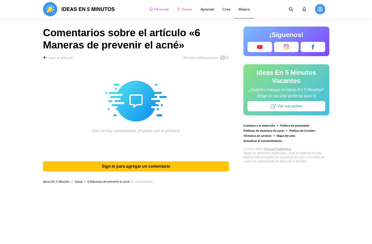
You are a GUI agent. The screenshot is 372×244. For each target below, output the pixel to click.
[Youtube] (259, 47)
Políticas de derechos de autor (263, 130)
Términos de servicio (257, 135)
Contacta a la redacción (259, 125)
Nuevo (187, 9)
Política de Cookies (302, 130)
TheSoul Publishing (277, 149)
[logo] (79, 9)
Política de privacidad (294, 125)
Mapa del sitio (286, 135)
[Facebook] (313, 47)
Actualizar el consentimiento (262, 140)
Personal (161, 9)
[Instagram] (286, 47)
